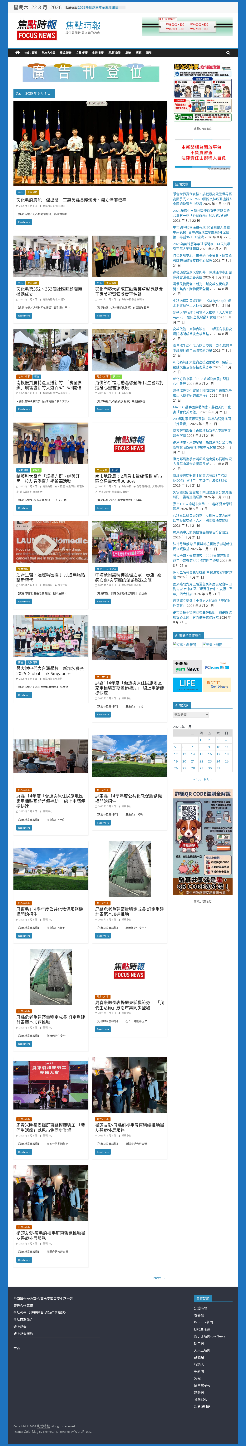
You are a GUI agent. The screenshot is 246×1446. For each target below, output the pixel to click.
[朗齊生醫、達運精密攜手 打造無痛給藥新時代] (50, 524)
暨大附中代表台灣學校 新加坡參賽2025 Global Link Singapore (50, 670)
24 (218, 761)
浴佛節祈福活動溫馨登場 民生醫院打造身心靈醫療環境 (129, 385)
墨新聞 (199, 1371)
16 (210, 754)
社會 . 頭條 (30, 52)
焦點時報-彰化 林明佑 (54, 206)
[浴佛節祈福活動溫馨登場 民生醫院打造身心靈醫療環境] (129, 332)
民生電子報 (202, 1385)
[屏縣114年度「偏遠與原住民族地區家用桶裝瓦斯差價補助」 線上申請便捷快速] (129, 617)
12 (176, 754)
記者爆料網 (202, 1406)
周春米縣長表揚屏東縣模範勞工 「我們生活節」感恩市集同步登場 (129, 1004)
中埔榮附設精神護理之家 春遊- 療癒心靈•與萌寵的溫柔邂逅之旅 (128, 577)
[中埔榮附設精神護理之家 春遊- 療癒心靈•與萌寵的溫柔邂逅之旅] (129, 524)
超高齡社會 (26, 491)
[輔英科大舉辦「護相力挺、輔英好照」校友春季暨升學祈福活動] (50, 425)
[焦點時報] (17, 53)
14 (193, 754)
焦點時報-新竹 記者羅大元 (56, 393)
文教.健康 (82, 52)
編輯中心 (126, 698)
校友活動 (71, 486)
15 (201, 754)
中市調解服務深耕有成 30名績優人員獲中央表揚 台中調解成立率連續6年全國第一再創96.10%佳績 (201, 232)
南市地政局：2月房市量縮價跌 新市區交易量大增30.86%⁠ (128, 478)
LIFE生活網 (202, 1329)
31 (218, 768)
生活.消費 (98, 52)
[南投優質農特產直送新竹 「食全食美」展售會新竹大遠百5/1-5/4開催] (50, 332)
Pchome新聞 (203, 1322)
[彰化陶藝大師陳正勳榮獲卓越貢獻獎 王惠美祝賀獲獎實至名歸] (129, 238)
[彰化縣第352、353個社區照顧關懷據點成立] (50, 238)
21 (193, 761)
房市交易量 (105, 491)
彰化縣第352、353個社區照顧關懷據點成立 (49, 291)
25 (227, 761)
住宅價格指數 (144, 486)
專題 (138, 52)
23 (210, 761)
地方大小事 (48, 52)
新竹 (36, 376)
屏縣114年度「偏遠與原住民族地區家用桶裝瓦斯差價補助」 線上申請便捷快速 (129, 688)
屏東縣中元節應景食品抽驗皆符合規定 (201, 532)
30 (210, 768)
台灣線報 (200, 1399)
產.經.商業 (114, 52)
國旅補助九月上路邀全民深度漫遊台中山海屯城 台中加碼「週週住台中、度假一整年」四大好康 (203, 589)
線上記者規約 (23, 1333)
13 (184, 754)
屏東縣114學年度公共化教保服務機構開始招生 (128, 798)
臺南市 (114, 470)
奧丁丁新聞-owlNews (209, 1336)
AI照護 (61, 486)
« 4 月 (197, 779)
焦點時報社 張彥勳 (131, 585)
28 (193, 768)
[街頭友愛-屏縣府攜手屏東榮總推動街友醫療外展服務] (129, 1060)
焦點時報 (83, 25)
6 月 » (208, 779)
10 (218, 747)
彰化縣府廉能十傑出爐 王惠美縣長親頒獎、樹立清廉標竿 (71, 200)
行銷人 (199, 1364)
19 (176, 761)
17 (218, 754)
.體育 (128, 52)
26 (176, 768)
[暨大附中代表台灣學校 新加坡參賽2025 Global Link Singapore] (50, 617)
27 (184, 768)
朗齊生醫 (62, 585)
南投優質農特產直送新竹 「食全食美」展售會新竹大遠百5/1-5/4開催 (49, 385)
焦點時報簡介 (23, 1319)
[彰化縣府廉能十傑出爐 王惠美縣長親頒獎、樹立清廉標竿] (90, 103)
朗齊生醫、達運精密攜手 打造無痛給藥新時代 (50, 577)
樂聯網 (199, 1392)
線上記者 (20, 1327)
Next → (159, 1278)
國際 (148, 52)
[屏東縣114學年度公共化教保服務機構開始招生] (129, 730)
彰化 (20, 192)
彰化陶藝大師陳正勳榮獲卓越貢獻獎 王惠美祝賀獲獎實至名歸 (131, 291)
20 (184, 761)
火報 (197, 1378)
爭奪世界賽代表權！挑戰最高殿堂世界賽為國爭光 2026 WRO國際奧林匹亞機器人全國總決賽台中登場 (202, 199)
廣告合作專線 (23, 1305)
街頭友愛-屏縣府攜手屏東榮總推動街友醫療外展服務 (129, 1127)
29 (201, 768)
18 (227, 754)
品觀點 (199, 1357)
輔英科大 (37, 491)
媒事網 (199, 1343)
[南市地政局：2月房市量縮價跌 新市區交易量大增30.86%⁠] (129, 425)
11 (227, 747)
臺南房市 (116, 491)
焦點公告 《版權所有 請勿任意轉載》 (40, 1313)
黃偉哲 (126, 491)
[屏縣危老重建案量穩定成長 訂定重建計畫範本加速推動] (129, 843)
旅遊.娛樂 (65, 52)
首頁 (16, 1348)
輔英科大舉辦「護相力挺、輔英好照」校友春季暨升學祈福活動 (48, 478)
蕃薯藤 (199, 1315)
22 (201, 761)
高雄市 (116, 376)
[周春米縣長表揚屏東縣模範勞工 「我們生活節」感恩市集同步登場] (129, 951)
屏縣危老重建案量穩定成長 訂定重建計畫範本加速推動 (129, 911)
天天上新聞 (202, 1350)
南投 (99, 569)
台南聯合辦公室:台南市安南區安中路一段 (43, 1298)
